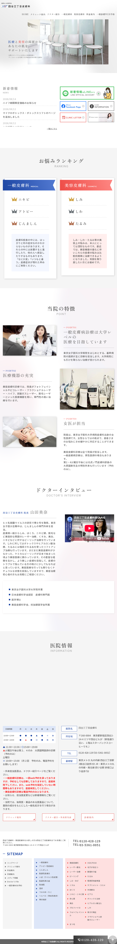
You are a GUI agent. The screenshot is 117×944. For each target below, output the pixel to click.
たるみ (90, 876)
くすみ (72, 885)
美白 (71, 903)
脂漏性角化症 (44, 881)
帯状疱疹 (42, 899)
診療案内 (10, 874)
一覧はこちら (52, 128)
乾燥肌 (42, 884)
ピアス (90, 894)
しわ (89, 907)
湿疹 (41, 888)
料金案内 (10, 870)
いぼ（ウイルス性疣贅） (49, 877)
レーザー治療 (75, 871)
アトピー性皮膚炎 (46, 866)
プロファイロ (75, 907)
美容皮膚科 (74, 863)
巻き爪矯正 (91, 912)
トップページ (12, 863)
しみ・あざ (74, 880)
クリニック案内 (13, 866)
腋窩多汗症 (91, 871)
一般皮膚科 (43, 862)
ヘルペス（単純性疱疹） (49, 896)
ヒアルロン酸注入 (94, 903)
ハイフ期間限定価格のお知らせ (19, 102)
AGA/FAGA (92, 863)
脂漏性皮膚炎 (44, 873)
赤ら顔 (72, 898)
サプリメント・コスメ (96, 885)
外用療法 (91, 889)
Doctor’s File (13, 881)
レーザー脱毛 (75, 867)
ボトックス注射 (93, 898)
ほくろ (72, 889)
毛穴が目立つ (92, 867)
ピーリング (74, 876)
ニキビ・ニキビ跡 (77, 894)
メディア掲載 (12, 878)
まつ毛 (72, 924)
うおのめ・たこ (45, 892)
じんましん (43, 869)
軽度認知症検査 (93, 880)
